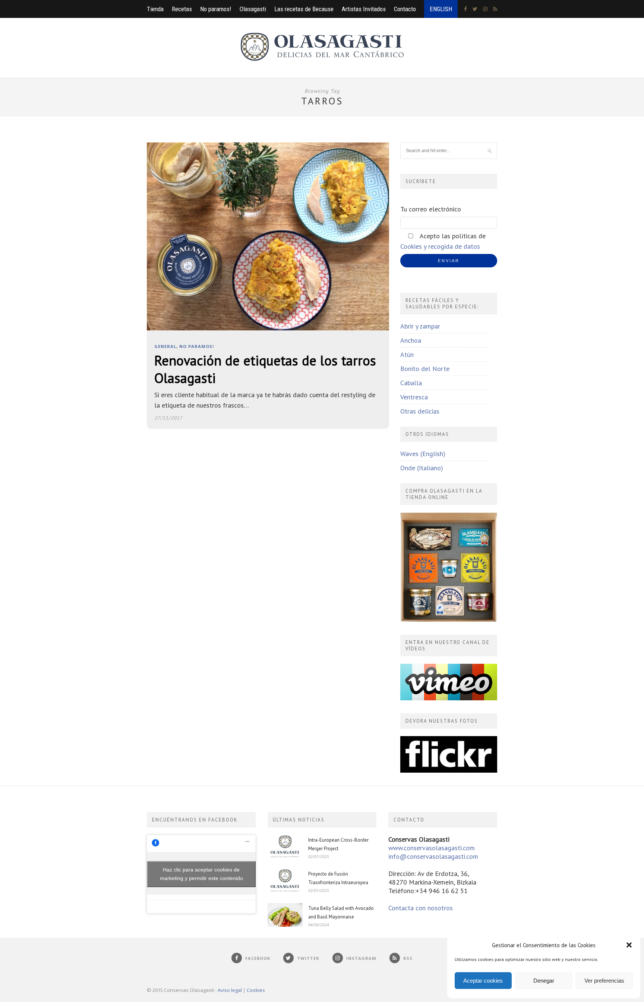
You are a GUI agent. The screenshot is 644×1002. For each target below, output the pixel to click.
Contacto (405, 9)
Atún (407, 354)
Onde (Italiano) (421, 468)
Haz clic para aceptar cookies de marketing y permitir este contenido (201, 874)
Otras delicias (419, 411)
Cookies (256, 990)
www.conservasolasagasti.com (431, 848)
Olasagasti (253, 9)
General (165, 346)
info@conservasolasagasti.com (433, 856)
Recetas (182, 9)
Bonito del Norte (424, 368)
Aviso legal (230, 990)
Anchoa (410, 340)
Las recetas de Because (304, 9)
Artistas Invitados (364, 9)
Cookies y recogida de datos (440, 246)
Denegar (543, 980)
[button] (629, 945)
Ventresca (414, 397)
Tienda (155, 9)
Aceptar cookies (483, 980)
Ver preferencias (604, 980)
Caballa (411, 383)
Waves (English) (422, 453)
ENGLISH (441, 9)
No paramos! (215, 9)
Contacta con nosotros (420, 908)
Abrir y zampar (420, 326)
